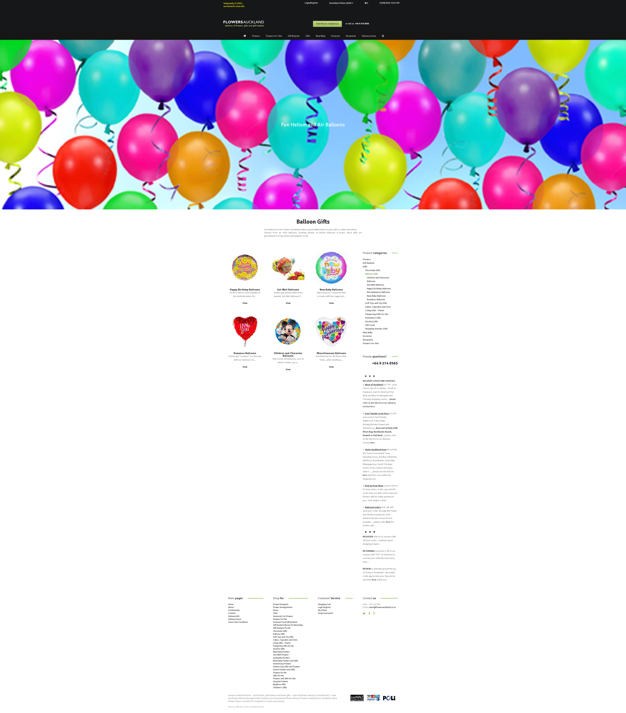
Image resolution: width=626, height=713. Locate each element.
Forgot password (325, 613)
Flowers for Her (280, 672)
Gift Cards (370, 325)
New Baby (320, 36)
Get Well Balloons (288, 289)
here (372, 406)
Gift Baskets (294, 36)
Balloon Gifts (371, 274)
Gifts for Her (278, 675)
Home (230, 604)
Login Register (324, 607)
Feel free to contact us (327, 24)
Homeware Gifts (373, 317)
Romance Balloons (245, 353)
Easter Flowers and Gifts (284, 669)
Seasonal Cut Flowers (283, 616)
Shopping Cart (324, 604)
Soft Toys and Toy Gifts (376, 303)
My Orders (322, 610)
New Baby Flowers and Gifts (285, 661)
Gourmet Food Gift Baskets (285, 622)
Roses (275, 610)
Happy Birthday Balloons (245, 289)
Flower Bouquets (280, 604)
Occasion (335, 36)
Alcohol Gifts (371, 321)
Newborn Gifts (279, 684)
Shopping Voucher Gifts (376, 328)
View (245, 303)
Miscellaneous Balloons (331, 353)
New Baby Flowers (281, 652)
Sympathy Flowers (281, 658)
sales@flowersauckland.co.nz (382, 607)
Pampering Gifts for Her (376, 314)
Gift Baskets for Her (282, 628)
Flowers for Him (274, 36)
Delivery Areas (369, 36)
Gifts (308, 36)
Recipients (351, 36)
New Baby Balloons (331, 289)
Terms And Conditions (238, 622)
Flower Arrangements (282, 607)
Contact (232, 613)
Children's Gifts (280, 687)
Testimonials (234, 610)
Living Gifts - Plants (374, 310)
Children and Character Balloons (288, 354)
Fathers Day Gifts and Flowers (286, 666)
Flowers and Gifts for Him (284, 678)
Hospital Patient (280, 681)
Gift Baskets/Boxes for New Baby (288, 625)
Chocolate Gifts (372, 270)
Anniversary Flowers (282, 663)
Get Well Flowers (281, 654)
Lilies (275, 613)
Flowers (256, 36)
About (231, 607)
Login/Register (311, 3)
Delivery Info (233, 616)
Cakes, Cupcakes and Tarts (378, 306)
